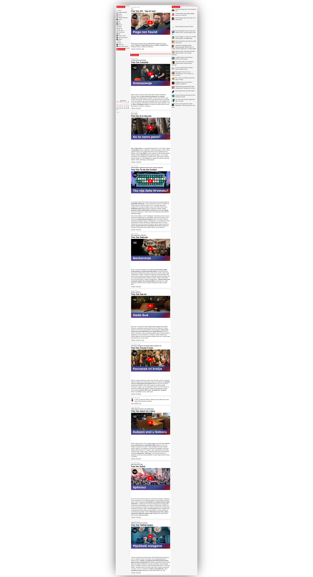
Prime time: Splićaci (138, 466)
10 (117, 105)
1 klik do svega (121, 35)
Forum (119, 10)
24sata (119, 26)
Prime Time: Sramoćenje (139, 62)
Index (119, 23)
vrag (140, 403)
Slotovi (119, 42)
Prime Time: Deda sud (138, 294)
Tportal (119, 19)
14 (124, 105)
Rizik (119, 41)
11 (118, 105)
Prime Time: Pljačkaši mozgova (142, 524)
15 (126, 105)
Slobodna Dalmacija (123, 17)
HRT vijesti (120, 30)
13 (122, 105)
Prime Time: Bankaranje (139, 237)
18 (119, 107)
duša (132, 403)
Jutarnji (120, 14)
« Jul (117, 112)
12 (120, 105)
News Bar (133, 49)
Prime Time (138, 49)
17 (117, 107)
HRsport (120, 39)
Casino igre (120, 44)
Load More (184, 111)
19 (120, 107)
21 (124, 107)
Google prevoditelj (122, 12)
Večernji (120, 16)
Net (119, 21)
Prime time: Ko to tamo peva (141, 115)
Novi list (120, 28)
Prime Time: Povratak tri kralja (142, 347)
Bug (119, 33)
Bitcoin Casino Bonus (123, 46)
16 (128, 105)
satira (143, 49)
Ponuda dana (121, 32)
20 (122, 107)
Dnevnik (120, 25)
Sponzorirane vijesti (122, 37)
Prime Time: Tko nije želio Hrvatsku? (144, 169)
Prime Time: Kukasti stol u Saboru (143, 410)
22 (126, 107)
